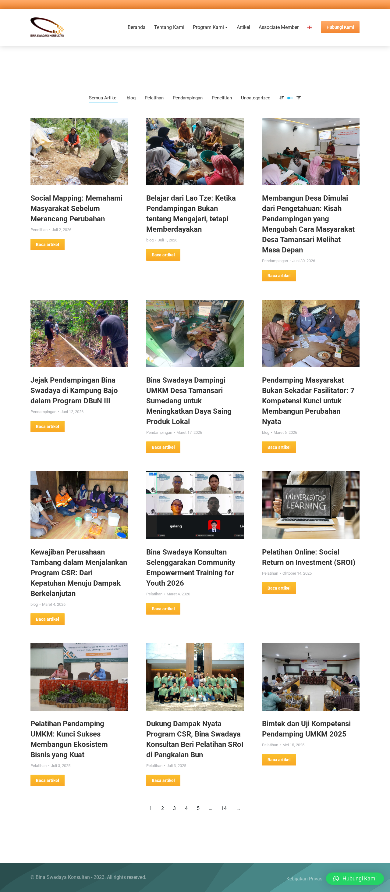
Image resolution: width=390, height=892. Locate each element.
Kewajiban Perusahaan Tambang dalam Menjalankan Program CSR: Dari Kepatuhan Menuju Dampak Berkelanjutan (78, 573)
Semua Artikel (103, 98)
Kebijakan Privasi (305, 879)
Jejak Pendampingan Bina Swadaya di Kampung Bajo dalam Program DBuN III (74, 390)
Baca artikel (47, 244)
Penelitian (222, 98)
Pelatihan (154, 98)
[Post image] (79, 151)
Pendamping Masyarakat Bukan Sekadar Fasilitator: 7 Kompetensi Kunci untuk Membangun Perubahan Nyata (308, 401)
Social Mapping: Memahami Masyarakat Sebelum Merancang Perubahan (76, 208)
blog (131, 98)
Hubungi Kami (340, 27)
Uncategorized (255, 98)
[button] (355, 878)
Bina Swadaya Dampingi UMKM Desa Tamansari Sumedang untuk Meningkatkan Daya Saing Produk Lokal (189, 401)
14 (224, 808)
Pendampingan (188, 98)
